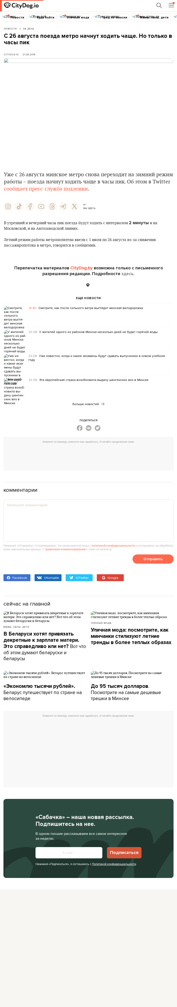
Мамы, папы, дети (16, 626)
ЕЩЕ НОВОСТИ (88, 298)
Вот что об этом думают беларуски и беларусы (44, 646)
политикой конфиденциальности (113, 545)
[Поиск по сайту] (159, 5)
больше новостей (86, 404)
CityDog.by (81, 268)
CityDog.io (11, 54)
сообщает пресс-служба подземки (46, 189)
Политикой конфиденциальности (114, 864)
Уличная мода (101, 622)
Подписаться (124, 852)
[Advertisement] (91, 455)
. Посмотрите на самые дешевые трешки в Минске (126, 692)
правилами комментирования (65, 549)
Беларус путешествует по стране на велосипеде (42, 692)
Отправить (153, 559)
